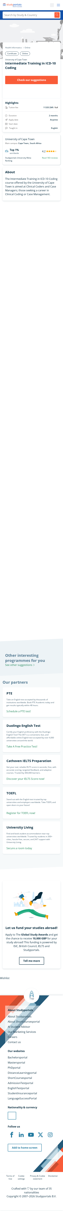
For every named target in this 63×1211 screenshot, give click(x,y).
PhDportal (14, 1067)
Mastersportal (16, 1062)
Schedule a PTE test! (18, 711)
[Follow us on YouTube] (31, 1135)
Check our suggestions (31, 80)
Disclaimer (53, 1176)
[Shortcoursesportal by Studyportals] (13, 5)
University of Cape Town (16, 59)
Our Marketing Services (22, 1032)
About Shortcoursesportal (24, 1021)
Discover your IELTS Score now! (25, 779)
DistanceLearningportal (22, 1073)
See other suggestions (19, 665)
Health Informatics (13, 47)
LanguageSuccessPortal (22, 1098)
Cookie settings (21, 1177)
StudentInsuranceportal (22, 1093)
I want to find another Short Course (31, 291)
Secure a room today (19, 848)
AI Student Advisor (19, 1026)
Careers (12, 1037)
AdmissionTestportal (20, 1083)
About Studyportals (20, 1016)
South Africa (35, 143)
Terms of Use (10, 1177)
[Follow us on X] (40, 1135)
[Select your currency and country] (12, 1116)
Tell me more (31, 961)
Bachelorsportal (17, 1057)
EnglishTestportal (18, 1088)
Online (27, 47)
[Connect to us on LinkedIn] (21, 1135)
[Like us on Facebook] (12, 1135)
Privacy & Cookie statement (37, 1177)
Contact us (14, 1042)
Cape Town (23, 143)
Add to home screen (24, 1147)
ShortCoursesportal (20, 1078)
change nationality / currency (18, 573)
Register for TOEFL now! (20, 813)
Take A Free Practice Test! (21, 746)
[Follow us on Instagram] (50, 1135)
